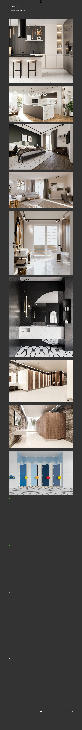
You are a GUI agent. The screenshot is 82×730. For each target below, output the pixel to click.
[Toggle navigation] (78, 1)
